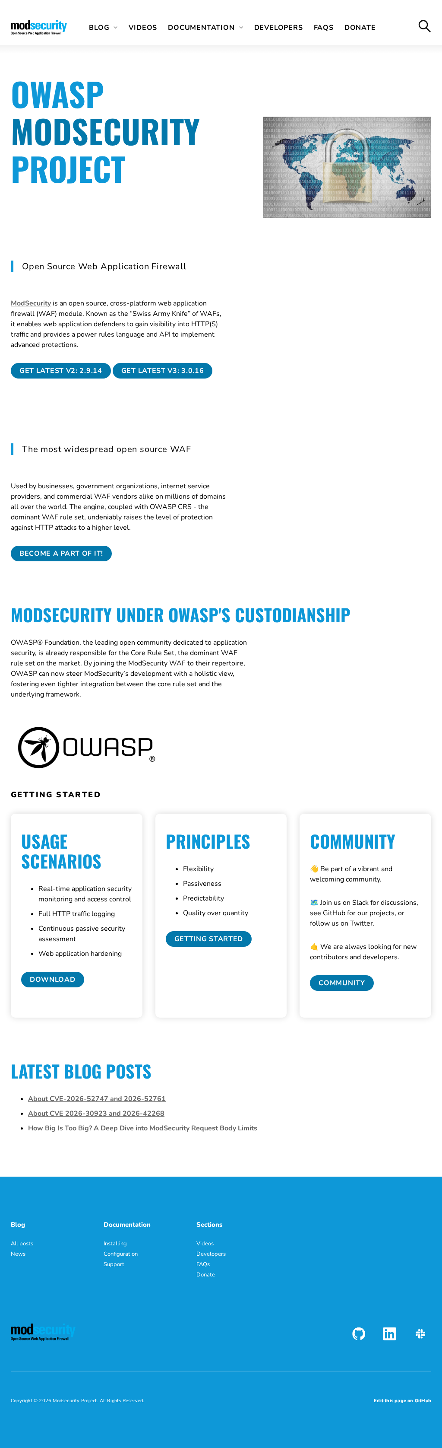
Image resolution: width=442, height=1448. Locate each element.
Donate (360, 27)
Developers (278, 27)
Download (53, 979)
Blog (99, 27)
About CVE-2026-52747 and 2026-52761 (97, 1099)
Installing (115, 1244)
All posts (22, 1244)
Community (342, 983)
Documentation (201, 27)
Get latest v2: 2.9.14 (60, 371)
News (18, 1254)
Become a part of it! (61, 553)
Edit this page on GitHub (402, 1400)
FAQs (324, 27)
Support (114, 1264)
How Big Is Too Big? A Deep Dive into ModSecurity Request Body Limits (142, 1128)
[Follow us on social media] (359, 1334)
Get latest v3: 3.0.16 (162, 371)
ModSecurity (31, 303)
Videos (143, 27)
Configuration (121, 1254)
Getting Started (208, 939)
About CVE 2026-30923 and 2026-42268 (96, 1113)
